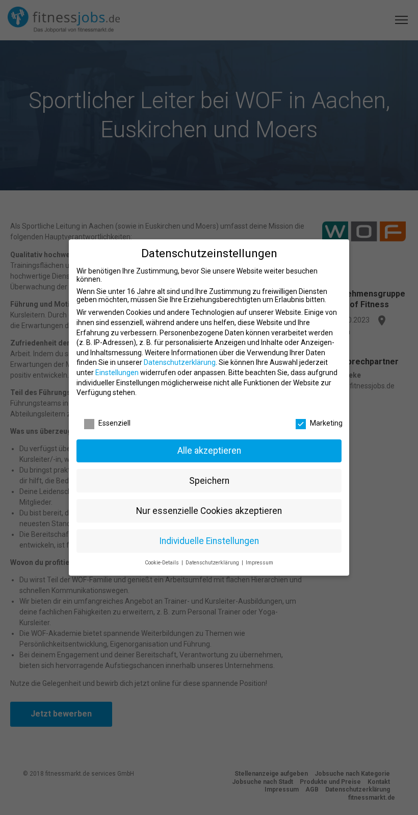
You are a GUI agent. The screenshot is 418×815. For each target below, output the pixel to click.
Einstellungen (117, 372)
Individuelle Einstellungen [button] (209, 541)
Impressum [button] (259, 562)
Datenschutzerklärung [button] (213, 562)
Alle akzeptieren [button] (209, 451)
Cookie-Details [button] (162, 562)
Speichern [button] (209, 481)
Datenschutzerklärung (180, 362)
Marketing (326, 423)
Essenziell (114, 423)
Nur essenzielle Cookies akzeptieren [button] (209, 511)
